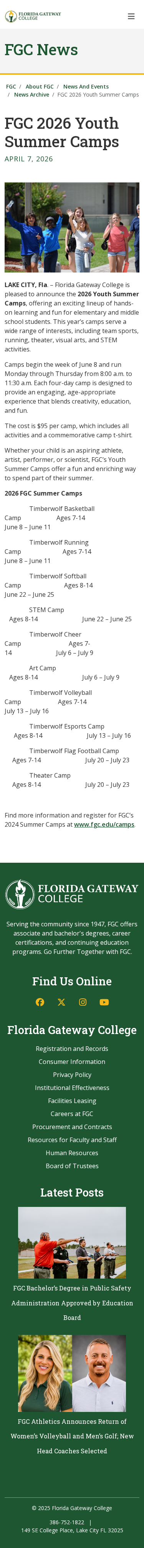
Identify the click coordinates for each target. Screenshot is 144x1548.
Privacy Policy (72, 1074)
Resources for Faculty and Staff (72, 1140)
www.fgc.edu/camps (104, 824)
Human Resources (72, 1153)
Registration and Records (72, 1048)
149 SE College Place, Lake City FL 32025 (72, 1530)
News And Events (86, 86)
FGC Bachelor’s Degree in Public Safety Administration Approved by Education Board (72, 1302)
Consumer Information (72, 1061)
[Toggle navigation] (131, 16)
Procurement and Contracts (72, 1127)
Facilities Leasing (72, 1101)
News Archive (31, 94)
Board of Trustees (72, 1166)
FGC (11, 86)
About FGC (40, 86)
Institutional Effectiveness (72, 1087)
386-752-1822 (67, 1522)
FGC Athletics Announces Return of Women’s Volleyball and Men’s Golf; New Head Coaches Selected (72, 1436)
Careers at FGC (72, 1114)
